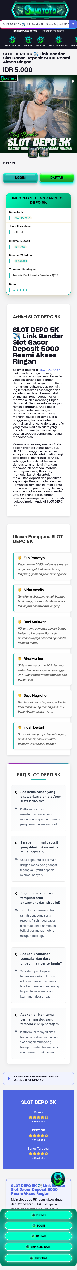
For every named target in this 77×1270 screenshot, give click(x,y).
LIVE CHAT (41, 1257)
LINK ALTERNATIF (41, 1247)
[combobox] (34, 24)
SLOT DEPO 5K (49, 369)
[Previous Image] (3, 114)
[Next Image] (74, 114)
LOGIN (20, 177)
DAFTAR (56, 177)
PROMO (41, 1216)
